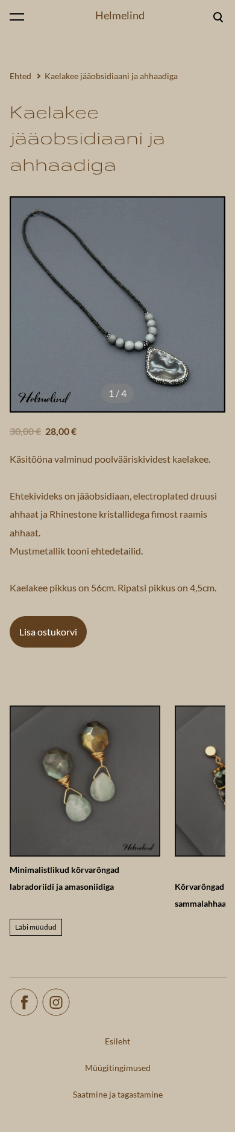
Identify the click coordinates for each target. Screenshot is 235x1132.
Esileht (117, 1041)
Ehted (20, 76)
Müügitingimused (118, 1068)
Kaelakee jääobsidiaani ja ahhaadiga (111, 76)
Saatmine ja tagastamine (118, 1094)
